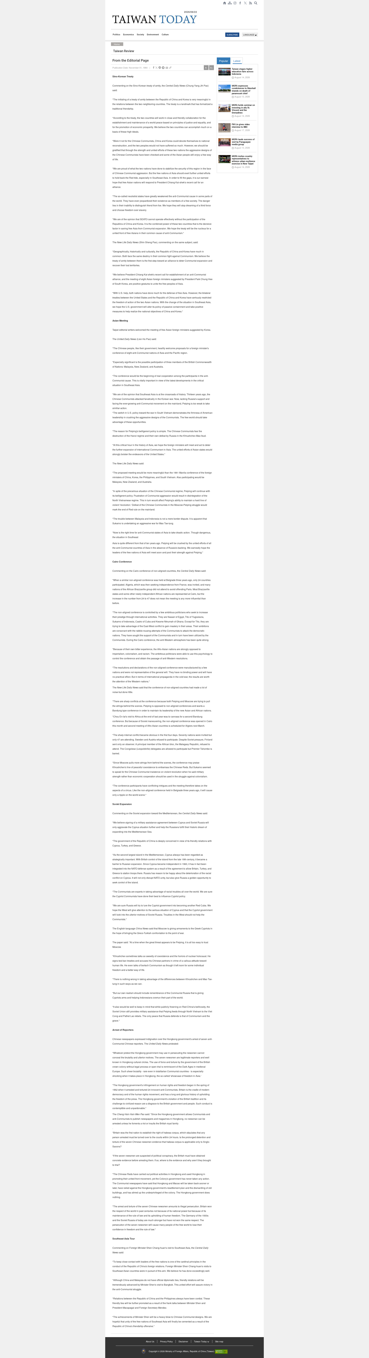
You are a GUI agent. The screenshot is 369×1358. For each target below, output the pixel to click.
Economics (128, 34)
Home (117, 44)
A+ (211, 67)
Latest (236, 61)
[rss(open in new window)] (250, 3)
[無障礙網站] (221, 1351)
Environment (153, 34)
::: (112, 7)
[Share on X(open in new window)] (156, 67)
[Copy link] (170, 67)
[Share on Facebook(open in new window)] (153, 67)
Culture (165, 34)
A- (206, 67)
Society (140, 34)
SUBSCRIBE (232, 34)
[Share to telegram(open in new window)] (163, 67)
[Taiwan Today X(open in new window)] (245, 3)
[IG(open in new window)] (235, 3)
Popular (223, 61)
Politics (116, 34)
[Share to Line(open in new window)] (159, 67)
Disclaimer (183, 1341)
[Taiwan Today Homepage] (224, 3)
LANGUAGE (249, 34)
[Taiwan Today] (154, 19)
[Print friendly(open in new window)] (167, 67)
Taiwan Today (200, 1341)
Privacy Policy (166, 1341)
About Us (150, 1341)
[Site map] (229, 3)
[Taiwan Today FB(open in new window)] (240, 3)
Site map (219, 1341)
